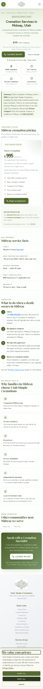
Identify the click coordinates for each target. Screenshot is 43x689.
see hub (20, 249)
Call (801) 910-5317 (14, 54)
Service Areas (11, 13)
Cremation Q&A (22, 618)
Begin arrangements (17, 200)
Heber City (6, 526)
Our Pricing (21, 621)
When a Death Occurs (22, 630)
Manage (21, 684)
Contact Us (22, 615)
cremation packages (13, 217)
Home (3, 13)
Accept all (21, 673)
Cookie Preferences (22, 612)
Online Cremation (22, 624)
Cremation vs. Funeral (22, 627)
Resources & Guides (22, 633)
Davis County (21, 646)
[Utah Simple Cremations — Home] (21, 4)
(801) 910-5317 (28, 114)
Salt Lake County (21, 644)
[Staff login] (21, 584)
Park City (17, 526)
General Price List (13, 215)
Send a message (33, 54)
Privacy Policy (22, 609)
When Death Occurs (17, 369)
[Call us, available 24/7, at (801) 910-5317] (3, 4)
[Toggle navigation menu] (39, 4)
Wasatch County (22, 13)
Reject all (21, 679)
